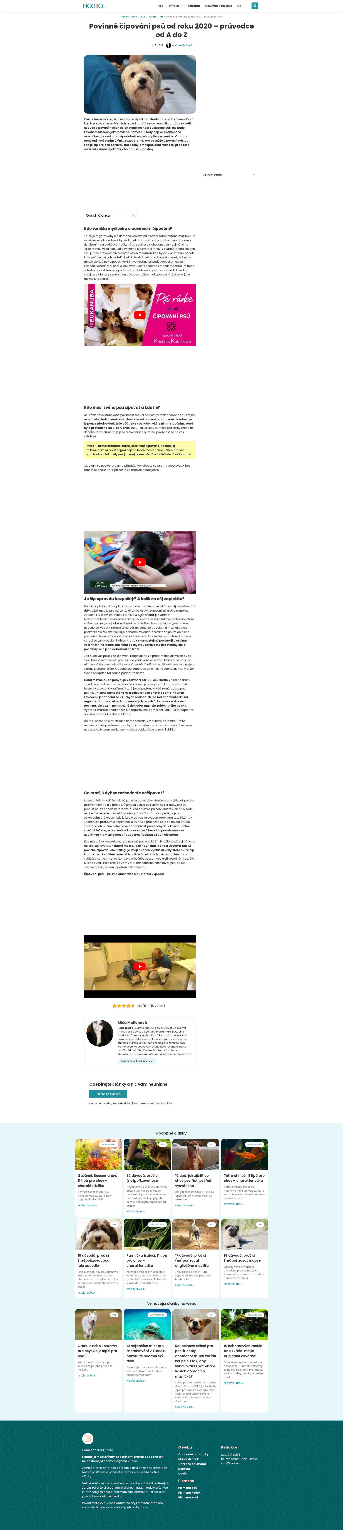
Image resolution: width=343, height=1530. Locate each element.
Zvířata (173, 6)
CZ (239, 6)
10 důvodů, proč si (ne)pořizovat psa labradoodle (93, 1260)
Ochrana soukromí (192, 1464)
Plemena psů (187, 1488)
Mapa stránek (188, 1459)
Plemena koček (189, 1493)
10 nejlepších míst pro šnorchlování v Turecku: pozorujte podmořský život (146, 1353)
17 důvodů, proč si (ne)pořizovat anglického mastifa (192, 1260)
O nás (182, 1473)
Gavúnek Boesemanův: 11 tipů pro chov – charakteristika (97, 1180)
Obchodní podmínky (193, 1454)
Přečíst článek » (87, 1205)
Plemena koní (188, 1497)
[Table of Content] (134, 216)
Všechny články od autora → (137, 1061)
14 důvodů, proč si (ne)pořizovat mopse (242, 1258)
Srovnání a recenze (218, 6)
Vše (160, 6)
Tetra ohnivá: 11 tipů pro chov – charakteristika (244, 1178)
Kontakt (184, 1469)
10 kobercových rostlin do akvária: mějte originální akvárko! (243, 1350)
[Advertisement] (140, 181)
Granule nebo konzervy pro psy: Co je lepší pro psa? (97, 1350)
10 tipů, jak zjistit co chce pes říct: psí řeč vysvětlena (193, 1180)
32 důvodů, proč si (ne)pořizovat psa (142, 1178)
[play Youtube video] (140, 315)
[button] (255, 5)
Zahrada (194, 6)
